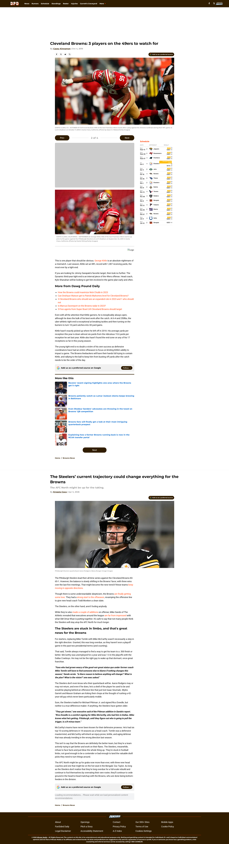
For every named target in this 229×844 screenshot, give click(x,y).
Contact (116, 822)
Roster (66, 4)
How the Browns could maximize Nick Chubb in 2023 (83, 292)
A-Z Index (117, 831)
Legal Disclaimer (63, 831)
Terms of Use (141, 826)
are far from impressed (115, 615)
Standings (56, 4)
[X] (214, 3)
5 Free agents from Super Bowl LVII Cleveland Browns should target (90, 309)
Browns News (69, 458)
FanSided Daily (62, 826)
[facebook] (209, 3)
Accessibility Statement (92, 831)
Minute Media (42, 837)
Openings (85, 822)
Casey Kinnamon (61, 49)
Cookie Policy (167, 826)
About (58, 822)
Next (127, 138)
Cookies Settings (143, 831)
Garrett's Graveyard (88, 4)
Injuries (74, 4)
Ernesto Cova (60, 492)
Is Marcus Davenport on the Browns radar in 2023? (82, 306)
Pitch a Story (87, 826)
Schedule (45, 4)
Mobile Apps (167, 822)
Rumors (35, 4)
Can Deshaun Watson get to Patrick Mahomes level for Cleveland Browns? (93, 295)
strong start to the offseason (90, 597)
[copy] (69, 54)
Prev (62, 138)
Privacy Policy (119, 826)
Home (57, 458)
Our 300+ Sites (142, 822)
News (26, 4)
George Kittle (101, 260)
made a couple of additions (85, 612)
